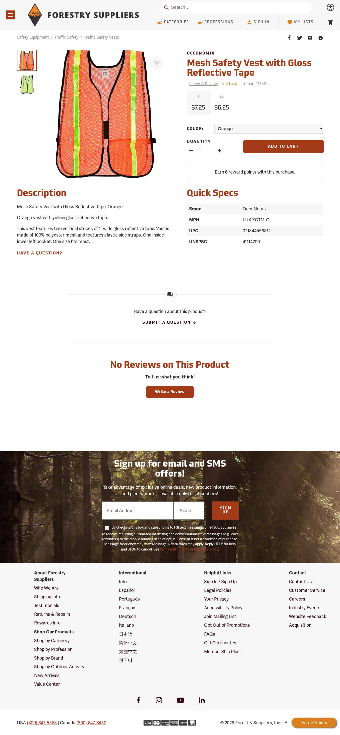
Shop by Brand (48, 658)
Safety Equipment (33, 37)
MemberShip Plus (221, 651)
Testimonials (46, 605)
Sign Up (225, 510)
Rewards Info (47, 623)
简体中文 (128, 643)
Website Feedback (307, 616)
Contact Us (300, 581)
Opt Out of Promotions (227, 625)
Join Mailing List (220, 616)
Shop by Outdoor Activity (59, 667)
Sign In (261, 22)
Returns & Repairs (52, 614)
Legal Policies (217, 590)
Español (127, 590)
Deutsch (127, 616)
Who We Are (46, 588)
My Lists (304, 22)
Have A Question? (39, 253)
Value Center (47, 684)
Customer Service (307, 590)
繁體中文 (128, 651)
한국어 (125, 660)
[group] (27, 60)
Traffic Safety (66, 37)
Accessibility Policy (223, 608)
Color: (195, 129)
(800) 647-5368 (42, 723)
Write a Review (170, 392)
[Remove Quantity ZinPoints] (191, 151)
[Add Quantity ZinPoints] (219, 151)
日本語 (125, 634)
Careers (297, 599)
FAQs (209, 634)
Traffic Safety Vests (101, 37)
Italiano (126, 625)
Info (123, 581)
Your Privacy (216, 599)
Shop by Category (52, 640)
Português (129, 599)
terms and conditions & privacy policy (189, 549)
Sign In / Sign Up (220, 581)
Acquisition (300, 625)
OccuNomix (201, 54)
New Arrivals (46, 675)
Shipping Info (47, 597)
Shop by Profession (53, 649)
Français (127, 608)
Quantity (199, 142)
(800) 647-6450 (91, 723)
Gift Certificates (220, 643)
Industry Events (304, 608)
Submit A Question (166, 323)
